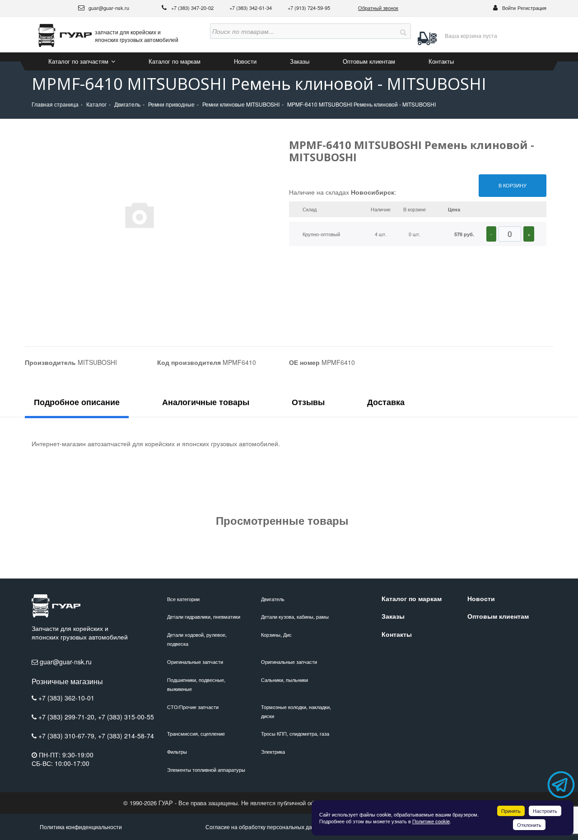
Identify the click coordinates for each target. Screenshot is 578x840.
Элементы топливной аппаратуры (206, 769)
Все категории (183, 598)
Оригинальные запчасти (195, 661)
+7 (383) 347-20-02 (193, 7)
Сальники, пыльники (284, 679)
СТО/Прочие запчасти (193, 706)
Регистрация (531, 7)
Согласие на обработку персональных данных (265, 827)
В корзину (513, 185)
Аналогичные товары (205, 402)
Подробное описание (77, 402)
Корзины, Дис (276, 634)
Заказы (299, 61)
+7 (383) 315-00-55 (126, 716)
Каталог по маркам (174, 61)
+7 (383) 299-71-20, (68, 716)
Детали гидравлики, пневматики (203, 616)
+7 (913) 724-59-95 (309, 7)
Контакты (441, 61)
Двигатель (272, 598)
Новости (245, 61)
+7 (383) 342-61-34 (251, 7)
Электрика (273, 751)
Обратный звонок (378, 7)
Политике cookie (431, 821)
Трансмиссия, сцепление (196, 733)
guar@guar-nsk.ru (108, 7)
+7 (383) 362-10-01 (66, 697)
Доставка (386, 402)
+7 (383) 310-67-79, (68, 735)
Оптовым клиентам (369, 61)
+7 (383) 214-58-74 (126, 735)
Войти (509, 7)
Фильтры (177, 751)
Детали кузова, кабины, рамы (295, 616)
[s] (403, 31)
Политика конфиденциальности (81, 827)
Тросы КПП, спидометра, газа (295, 733)
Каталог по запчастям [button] (79, 61)
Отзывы (308, 402)
